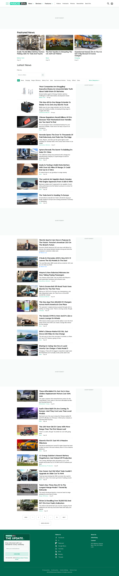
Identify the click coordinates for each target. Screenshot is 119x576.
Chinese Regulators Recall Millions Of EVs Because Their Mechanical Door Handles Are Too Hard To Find (55, 119)
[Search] (108, 4)
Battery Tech (20, 58)
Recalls (41, 510)
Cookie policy (54, 570)
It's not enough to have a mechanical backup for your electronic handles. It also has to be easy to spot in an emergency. (54, 126)
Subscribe (17, 554)
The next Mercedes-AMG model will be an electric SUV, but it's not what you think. (56, 264)
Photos (72, 3)
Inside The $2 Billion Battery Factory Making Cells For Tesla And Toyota (30, 53)
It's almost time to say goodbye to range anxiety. (53, 172)
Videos (58, 3)
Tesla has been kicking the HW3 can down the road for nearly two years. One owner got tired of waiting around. (55, 477)
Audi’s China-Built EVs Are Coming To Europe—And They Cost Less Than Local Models (55, 411)
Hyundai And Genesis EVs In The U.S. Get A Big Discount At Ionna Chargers (88, 54)
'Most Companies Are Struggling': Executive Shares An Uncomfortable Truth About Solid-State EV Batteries (56, 88)
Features (48, 3)
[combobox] (31, 75)
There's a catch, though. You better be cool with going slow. (55, 432)
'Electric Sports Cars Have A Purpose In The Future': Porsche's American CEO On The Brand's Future (55, 242)
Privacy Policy (20, 557)
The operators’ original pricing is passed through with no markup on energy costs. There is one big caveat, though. (55, 308)
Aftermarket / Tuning (44, 403)
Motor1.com (44, 252)
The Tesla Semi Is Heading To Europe (54, 195)
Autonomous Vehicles (44, 144)
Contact (93, 540)
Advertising (94, 537)
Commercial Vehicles (44, 112)
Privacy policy (46, 570)
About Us (93, 534)
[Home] (18, 3)
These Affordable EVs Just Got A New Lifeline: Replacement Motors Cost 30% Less (55, 393)
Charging (77, 58)
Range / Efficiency (43, 495)
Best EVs (88, 3)
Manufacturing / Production (46, 465)
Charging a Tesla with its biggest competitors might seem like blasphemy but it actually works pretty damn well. (55, 351)
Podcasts (66, 3)
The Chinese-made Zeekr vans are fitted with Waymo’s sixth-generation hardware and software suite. (54, 278)
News (30, 3)
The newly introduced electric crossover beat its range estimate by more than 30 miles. (54, 493)
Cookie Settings (64, 570)
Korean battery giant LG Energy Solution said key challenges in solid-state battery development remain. (54, 94)
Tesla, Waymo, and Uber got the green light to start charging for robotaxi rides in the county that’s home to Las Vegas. (56, 141)
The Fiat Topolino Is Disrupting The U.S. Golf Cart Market (59, 53)
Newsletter (80, 3)
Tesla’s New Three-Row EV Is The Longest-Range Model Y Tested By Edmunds (53, 487)
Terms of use (73, 570)
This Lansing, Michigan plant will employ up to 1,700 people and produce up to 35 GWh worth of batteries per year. (55, 462)
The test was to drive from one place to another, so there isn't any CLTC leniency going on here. (55, 337)
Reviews (38, 3)
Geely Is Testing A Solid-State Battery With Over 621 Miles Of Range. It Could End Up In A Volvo (54, 167)
